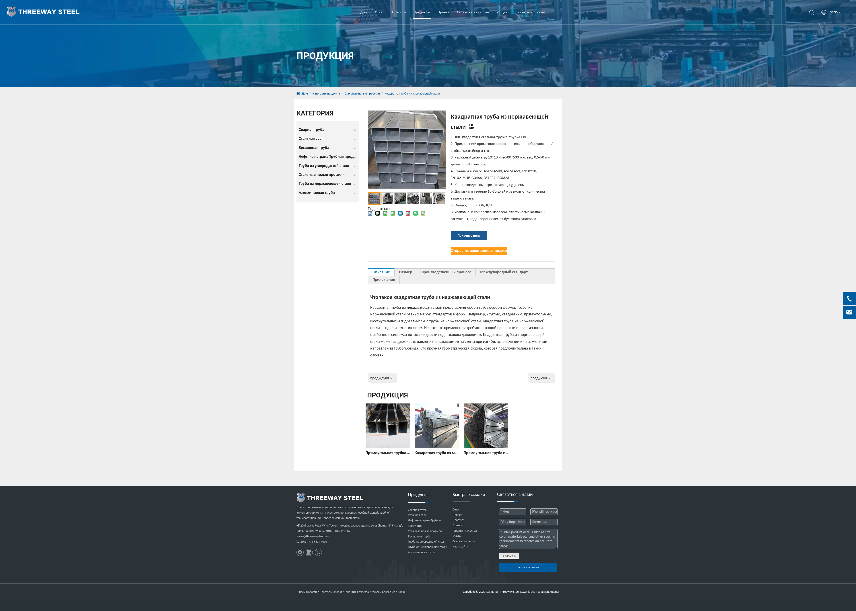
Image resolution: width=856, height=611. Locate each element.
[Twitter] (318, 552)
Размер (405, 272)
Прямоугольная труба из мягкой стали (486, 453)
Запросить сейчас (528, 567)
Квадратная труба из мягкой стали (437, 453)
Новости (399, 12)
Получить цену (469, 236)
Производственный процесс (446, 272)
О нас (380, 12)
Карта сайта (460, 546)
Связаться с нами (530, 12)
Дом (363, 12)
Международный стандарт (504, 272)
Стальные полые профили (322, 175)
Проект (444, 12)
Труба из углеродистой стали (324, 166)
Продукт (458, 520)
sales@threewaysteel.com (313, 536)
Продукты (422, 12)
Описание (381, 272)
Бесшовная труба (314, 148)
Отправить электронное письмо (479, 251)
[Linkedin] (309, 552)
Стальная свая (311, 139)
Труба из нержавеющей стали (325, 184)
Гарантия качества (473, 12)
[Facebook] (300, 552)
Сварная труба (311, 130)
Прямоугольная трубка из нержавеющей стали (388, 453)
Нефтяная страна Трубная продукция (329, 157)
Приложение (383, 280)
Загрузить (509, 556)
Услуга (502, 12)
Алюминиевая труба (317, 193)
